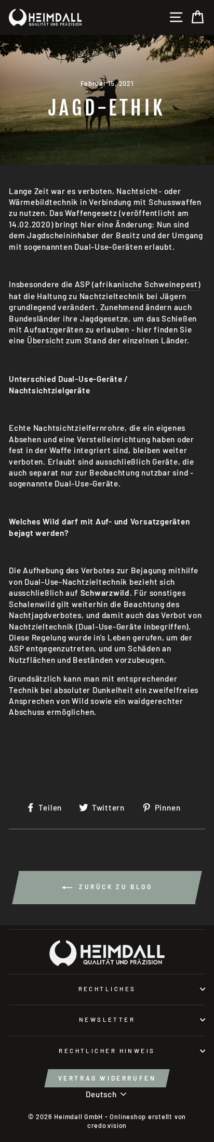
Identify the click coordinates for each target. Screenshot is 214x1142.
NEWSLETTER (107, 1019)
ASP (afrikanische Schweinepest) (137, 284)
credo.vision (107, 1125)
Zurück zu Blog (114, 886)
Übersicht (45, 340)
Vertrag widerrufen (107, 1078)
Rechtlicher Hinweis (107, 1050)
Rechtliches (107, 988)
